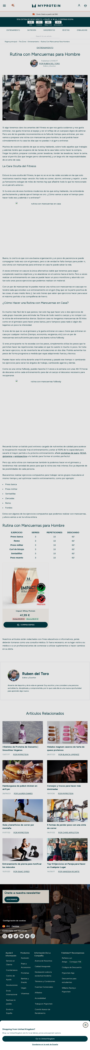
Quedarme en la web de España (45, 1044)
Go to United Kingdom (45, 1039)
